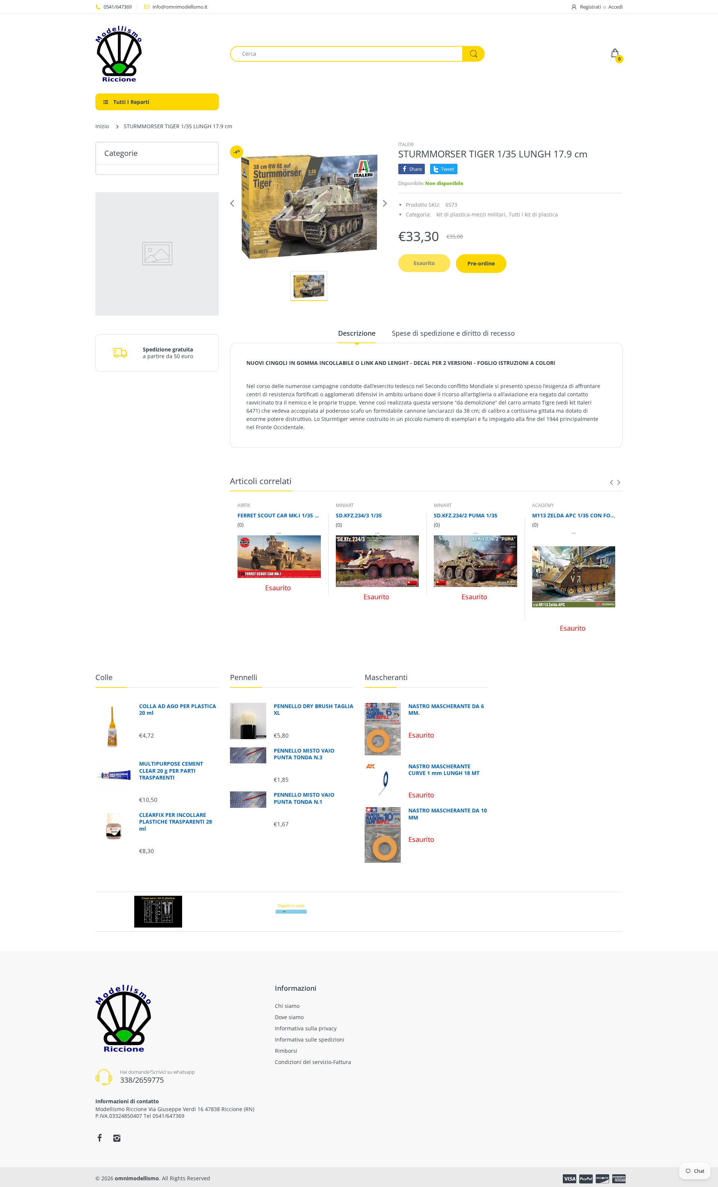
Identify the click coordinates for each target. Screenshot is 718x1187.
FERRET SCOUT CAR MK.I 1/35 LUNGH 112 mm (279, 515)
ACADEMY (543, 505)
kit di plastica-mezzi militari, (471, 214)
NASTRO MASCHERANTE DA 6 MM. (446, 709)
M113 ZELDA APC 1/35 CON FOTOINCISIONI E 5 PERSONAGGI (574, 515)
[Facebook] (99, 1138)
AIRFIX (243, 505)
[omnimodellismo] (157, 54)
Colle (104, 677)
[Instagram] (117, 1138)
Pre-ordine (481, 263)
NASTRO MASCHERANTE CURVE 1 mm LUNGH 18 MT (443, 770)
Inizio (102, 126)
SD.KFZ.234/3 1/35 (359, 515)
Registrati (590, 6)
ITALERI (406, 144)
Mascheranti (386, 677)
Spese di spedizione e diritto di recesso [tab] (453, 333)
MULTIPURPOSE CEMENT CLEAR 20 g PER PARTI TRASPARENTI (171, 770)
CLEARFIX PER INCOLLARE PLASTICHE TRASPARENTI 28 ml (175, 822)
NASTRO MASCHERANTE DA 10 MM (447, 814)
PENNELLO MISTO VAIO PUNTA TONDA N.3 (304, 754)
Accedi (615, 6)
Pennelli (243, 677)
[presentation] (611, 482)
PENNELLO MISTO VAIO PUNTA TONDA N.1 (304, 798)
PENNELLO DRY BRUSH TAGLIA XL (313, 709)
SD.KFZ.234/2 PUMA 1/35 (465, 515)
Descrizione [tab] (356, 333)
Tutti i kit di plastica (533, 214)
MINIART (345, 505)
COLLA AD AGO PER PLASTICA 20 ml (177, 709)
